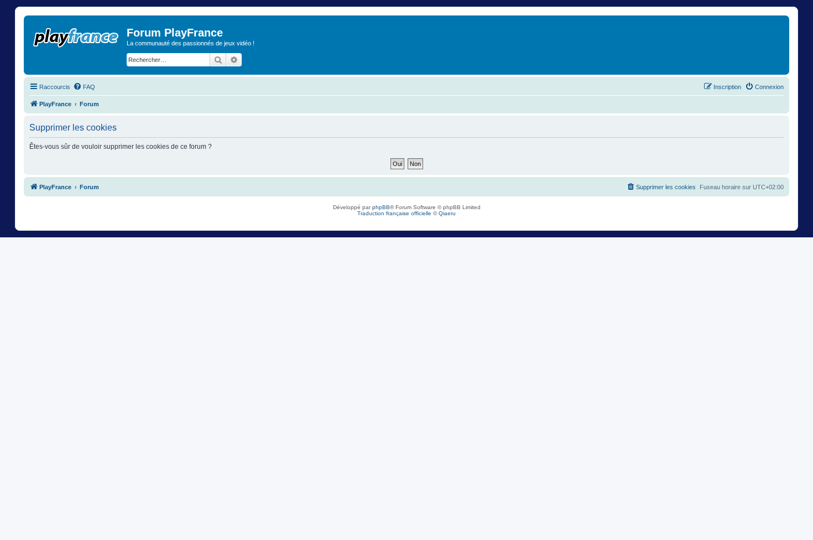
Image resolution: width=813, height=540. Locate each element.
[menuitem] (84, 87)
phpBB (381, 207)
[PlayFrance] (77, 35)
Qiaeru (447, 213)
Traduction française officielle (394, 213)
